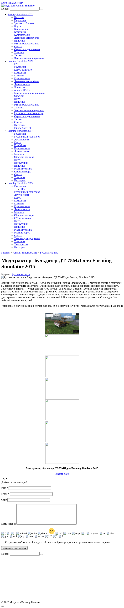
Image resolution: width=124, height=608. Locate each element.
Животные (20, 87)
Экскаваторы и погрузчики (29, 58)
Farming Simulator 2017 (20, 130)
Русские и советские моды (28, 113)
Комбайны (20, 32)
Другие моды (21, 139)
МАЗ (23, 189)
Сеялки (18, 46)
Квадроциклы (22, 29)
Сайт (4, 499)
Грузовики (20, 20)
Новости (19, 17)
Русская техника (23, 168)
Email (5, 493)
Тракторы (19, 177)
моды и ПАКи (22, 90)
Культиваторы (22, 34)
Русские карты (22, 232)
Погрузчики (21, 162)
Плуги (17, 98)
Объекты (19, 96)
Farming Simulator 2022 (20, 14)
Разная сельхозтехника (26, 43)
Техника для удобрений (27, 238)
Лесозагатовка (22, 84)
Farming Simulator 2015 (20, 183)
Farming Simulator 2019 (20, 61)
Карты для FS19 (23, 69)
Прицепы (19, 40)
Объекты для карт (24, 157)
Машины (19, 154)
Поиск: (5, 8)
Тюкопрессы (21, 244)
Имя (4, 487)
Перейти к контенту (12, 2)
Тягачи (18, 55)
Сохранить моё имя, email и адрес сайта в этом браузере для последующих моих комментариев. (57, 542)
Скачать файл (62, 473)
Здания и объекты (24, 23)
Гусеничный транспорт (27, 136)
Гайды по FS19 (22, 128)
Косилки (19, 75)
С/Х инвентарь (22, 171)
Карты (17, 26)
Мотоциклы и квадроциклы (29, 93)
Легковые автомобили (26, 37)
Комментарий (8, 523)
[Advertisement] (62, 578)
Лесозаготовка (22, 151)
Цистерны (20, 125)
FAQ (16, 64)
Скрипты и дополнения (27, 49)
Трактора (19, 52)
